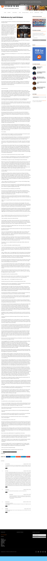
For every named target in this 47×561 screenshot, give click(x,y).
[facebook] (41, 552)
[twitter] (38, 552)
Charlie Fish (44, 100)
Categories (14, 12)
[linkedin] (45, 552)
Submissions (36, 12)
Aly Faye (6, 508)
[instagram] (43, 552)
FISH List (31, 12)
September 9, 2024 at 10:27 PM (27, 489)
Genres (9, 12)
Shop (20, 12)
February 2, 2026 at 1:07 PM (27, 508)
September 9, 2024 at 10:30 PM (27, 494)
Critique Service (25, 12)
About (42, 12)
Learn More (22, 4)
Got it (26, 4)
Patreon (44, 34)
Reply (6, 468)
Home (5, 12)
